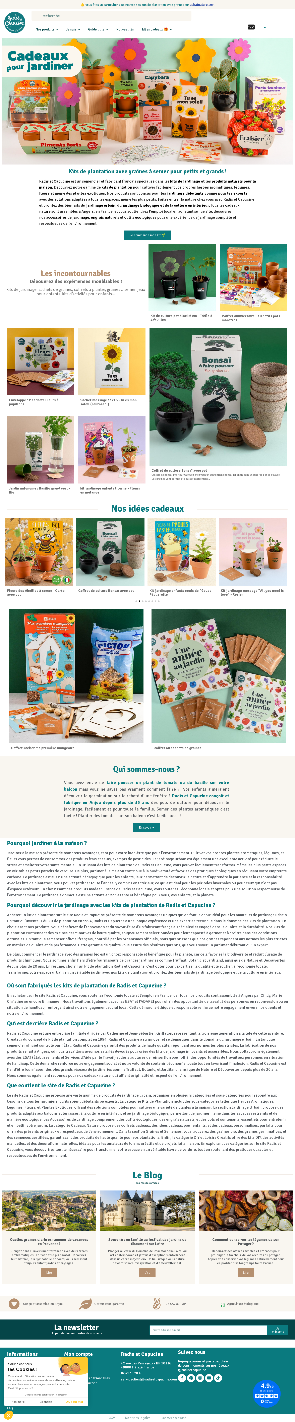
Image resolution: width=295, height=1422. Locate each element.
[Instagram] (200, 1378)
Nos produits (45, 29)
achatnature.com (202, 5)
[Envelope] (251, 27)
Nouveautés (125, 29)
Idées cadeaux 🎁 (155, 29)
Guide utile (96, 29)
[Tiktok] (218, 1378)
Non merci (17, 1401)
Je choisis (46, 1401)
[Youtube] (209, 1378)
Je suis (71, 29)
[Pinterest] (191, 1378)
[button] (8, 1415)
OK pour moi (74, 1401)
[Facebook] (182, 1378)
